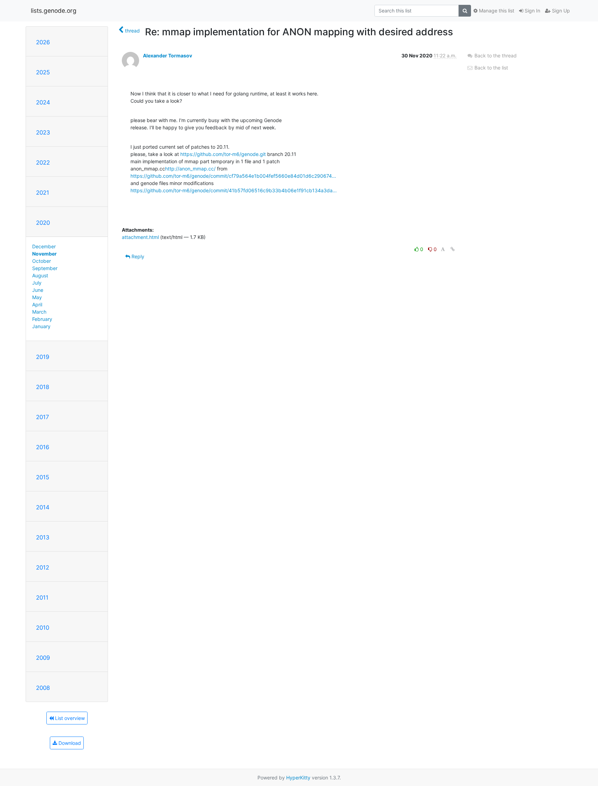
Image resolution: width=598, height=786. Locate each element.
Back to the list (490, 68)
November (44, 254)
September (44, 268)
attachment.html (140, 237)
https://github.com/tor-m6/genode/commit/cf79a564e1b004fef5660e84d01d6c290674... (233, 176)
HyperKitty (298, 777)
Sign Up (560, 10)
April (37, 304)
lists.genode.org (53, 10)
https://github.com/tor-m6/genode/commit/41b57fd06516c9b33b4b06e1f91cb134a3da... (233, 190)
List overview (69, 718)
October (41, 261)
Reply (137, 256)
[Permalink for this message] (452, 249)
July (37, 283)
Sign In (531, 10)
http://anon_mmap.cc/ (190, 169)
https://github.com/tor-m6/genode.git (223, 154)
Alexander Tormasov (167, 55)
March (39, 312)
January (41, 326)
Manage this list (496, 10)
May (37, 297)
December (44, 246)
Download (69, 743)
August (40, 275)
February (42, 319)
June (37, 290)
